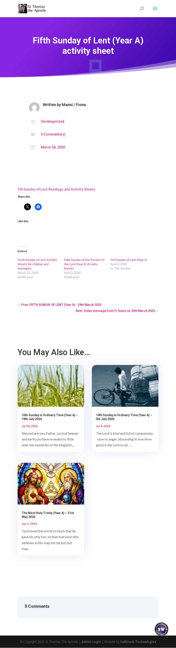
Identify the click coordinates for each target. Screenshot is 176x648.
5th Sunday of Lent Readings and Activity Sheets (56, 189)
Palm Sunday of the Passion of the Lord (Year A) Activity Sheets (84, 264)
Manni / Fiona (74, 104)
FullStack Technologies (138, 642)
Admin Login (91, 642)
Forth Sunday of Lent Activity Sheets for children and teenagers (37, 264)
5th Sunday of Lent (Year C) (129, 260)
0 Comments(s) (53, 134)
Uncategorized (52, 121)
